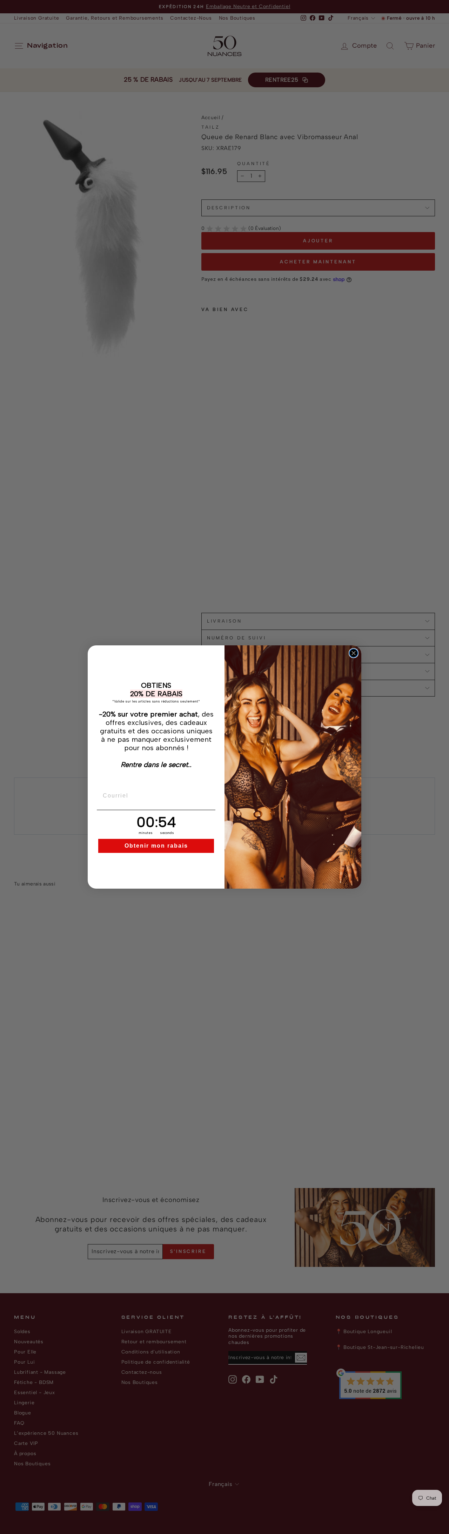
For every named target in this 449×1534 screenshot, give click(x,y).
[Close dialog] (353, 653)
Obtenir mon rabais (156, 846)
